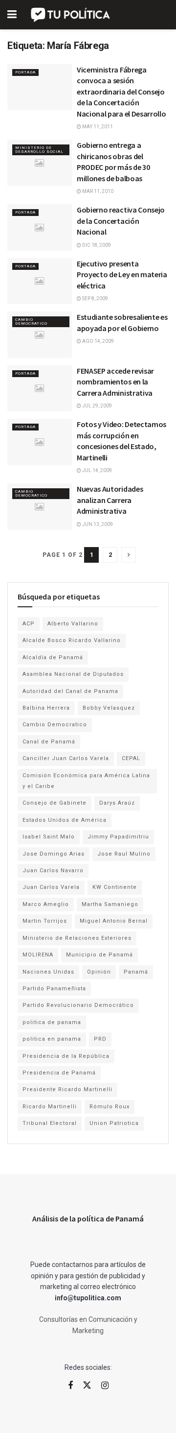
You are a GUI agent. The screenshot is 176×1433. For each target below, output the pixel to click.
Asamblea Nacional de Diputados (73, 674)
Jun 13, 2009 (97, 524)
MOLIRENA (37, 955)
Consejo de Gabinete (54, 803)
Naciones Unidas (48, 972)
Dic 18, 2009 (96, 245)
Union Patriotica (114, 1123)
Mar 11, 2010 (97, 191)
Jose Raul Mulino (124, 854)
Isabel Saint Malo (48, 837)
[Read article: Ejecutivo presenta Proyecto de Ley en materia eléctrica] (39, 281)
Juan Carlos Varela (51, 887)
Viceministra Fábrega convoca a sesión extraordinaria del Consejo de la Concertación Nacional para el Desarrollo (121, 92)
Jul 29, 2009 (96, 405)
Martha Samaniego (110, 904)
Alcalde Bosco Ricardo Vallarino (71, 640)
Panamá (136, 972)
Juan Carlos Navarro (53, 870)
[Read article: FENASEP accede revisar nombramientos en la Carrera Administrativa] (39, 388)
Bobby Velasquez (109, 708)
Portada (25, 72)
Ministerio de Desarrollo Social (39, 149)
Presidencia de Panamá (59, 1073)
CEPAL (131, 758)
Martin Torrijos (44, 921)
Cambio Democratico (31, 321)
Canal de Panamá (48, 742)
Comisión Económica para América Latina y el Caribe (86, 780)
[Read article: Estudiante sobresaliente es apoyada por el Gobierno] (39, 334)
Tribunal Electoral (49, 1123)
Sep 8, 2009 (94, 298)
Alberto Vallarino (72, 624)
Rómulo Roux (109, 1106)
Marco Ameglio (45, 904)
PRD (100, 1039)
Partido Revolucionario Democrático (78, 1005)
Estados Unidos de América (64, 820)
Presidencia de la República (66, 1056)
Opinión (99, 972)
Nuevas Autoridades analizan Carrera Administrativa (110, 500)
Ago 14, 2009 (97, 341)
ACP (28, 624)
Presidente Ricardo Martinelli (67, 1089)
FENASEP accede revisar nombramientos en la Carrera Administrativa (115, 382)
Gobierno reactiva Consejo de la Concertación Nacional (121, 221)
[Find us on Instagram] (105, 1385)
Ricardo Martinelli (49, 1106)
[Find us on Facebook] (70, 1385)
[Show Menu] (12, 14)
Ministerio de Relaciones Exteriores (77, 938)
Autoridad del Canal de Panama (70, 691)
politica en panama (51, 1039)
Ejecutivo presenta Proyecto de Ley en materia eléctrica (122, 274)
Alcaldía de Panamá (52, 657)
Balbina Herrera (46, 708)
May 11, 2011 (97, 126)
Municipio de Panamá (99, 955)
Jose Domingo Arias (53, 854)
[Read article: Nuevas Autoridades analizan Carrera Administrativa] (39, 506)
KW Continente (114, 887)
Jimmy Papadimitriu (118, 837)
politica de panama (51, 1022)
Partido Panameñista (54, 988)
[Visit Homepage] (71, 14)
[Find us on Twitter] (87, 1385)
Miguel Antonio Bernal (114, 921)
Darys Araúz (117, 803)
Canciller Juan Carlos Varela (65, 758)
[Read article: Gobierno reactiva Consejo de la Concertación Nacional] (39, 227)
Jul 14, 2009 (96, 470)
